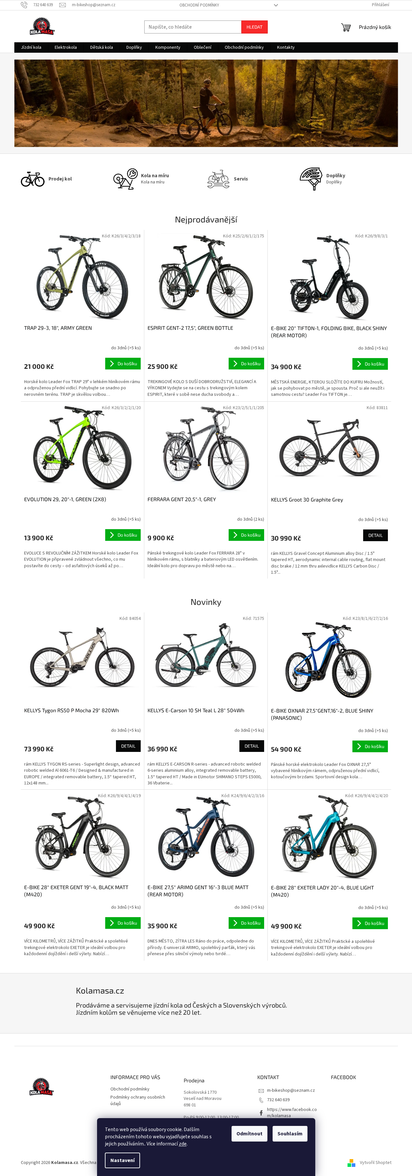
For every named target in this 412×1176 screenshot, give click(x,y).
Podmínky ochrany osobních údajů (137, 1100)
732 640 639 (278, 1100)
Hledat (255, 27)
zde (183, 1143)
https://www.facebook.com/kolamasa (292, 1112)
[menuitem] (31, 47)
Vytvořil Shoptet (375, 1162)
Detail (375, 535)
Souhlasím (290, 1133)
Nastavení (122, 1160)
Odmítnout (249, 1133)
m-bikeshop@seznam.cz (291, 1090)
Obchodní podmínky (199, 5)
